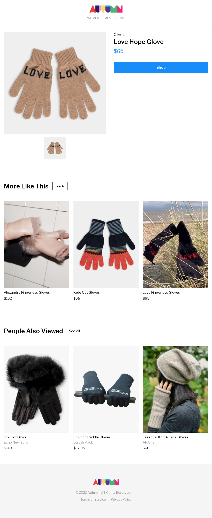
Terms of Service (93, 499)
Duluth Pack (83, 442)
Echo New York (16, 442)
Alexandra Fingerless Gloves (27, 292)
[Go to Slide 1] (55, 148)
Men (107, 18)
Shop (161, 67)
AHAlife (149, 442)
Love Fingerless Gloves (161, 292)
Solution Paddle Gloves (92, 437)
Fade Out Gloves (86, 292)
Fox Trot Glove (15, 437)
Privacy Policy (121, 499)
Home (120, 18)
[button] (55, 83)
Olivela (119, 34)
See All (60, 186)
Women (93, 18)
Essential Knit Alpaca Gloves (165, 437)
